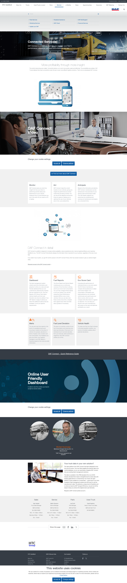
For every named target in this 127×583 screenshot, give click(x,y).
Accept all (57, 163)
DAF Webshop (110, 5)
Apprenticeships (87, 5)
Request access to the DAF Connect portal (39, 264)
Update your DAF (34, 26)
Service (59, 5)
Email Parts (73, 507)
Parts (51, 5)
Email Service (55, 507)
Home (31, 14)
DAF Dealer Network (51, 562)
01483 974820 (5, 1)
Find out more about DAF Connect (64, 174)
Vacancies (99, 5)
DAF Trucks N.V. (50, 558)
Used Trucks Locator (39, 5)
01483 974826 (55, 510)
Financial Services (83, 23)
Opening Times (31, 562)
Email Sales (37, 507)
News (76, 5)
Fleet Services (33, 20)
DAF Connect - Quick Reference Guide (63, 354)
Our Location (31, 560)
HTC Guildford (7, 5)
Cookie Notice (63, 575)
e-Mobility (68, 5)
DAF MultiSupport (82, 20)
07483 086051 (91, 510)
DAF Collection (122, 1)
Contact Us (121, 5)
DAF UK (48, 560)
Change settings (68, 163)
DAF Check (57, 23)
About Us (18, 5)
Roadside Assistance (59, 20)
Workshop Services (35, 23)
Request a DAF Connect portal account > (75, 490)
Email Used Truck (91, 507)
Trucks (27, 5)
